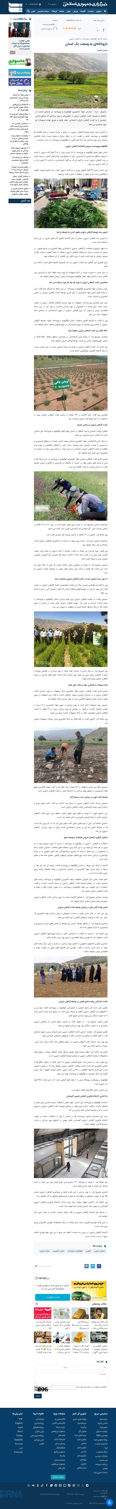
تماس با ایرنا (103, 1423)
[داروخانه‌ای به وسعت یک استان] (71, 80)
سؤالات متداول (102, 1431)
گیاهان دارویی (99, 1251)
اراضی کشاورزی (58, 1251)
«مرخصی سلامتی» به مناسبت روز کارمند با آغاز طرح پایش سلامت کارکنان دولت (18, 127)
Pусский (19, 1444)
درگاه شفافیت (102, 1452)
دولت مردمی (44, 1251)
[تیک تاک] (42, 1485)
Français (18, 1452)
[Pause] (74, 1298)
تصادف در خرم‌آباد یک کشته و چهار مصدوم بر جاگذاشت (19, 160)
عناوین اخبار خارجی (81, 1449)
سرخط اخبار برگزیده (81, 1425)
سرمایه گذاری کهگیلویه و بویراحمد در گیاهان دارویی (88, 38)
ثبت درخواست (52, 1297)
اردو (21, 1448)
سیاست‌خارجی (43, 11)
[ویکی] (33, 1485)
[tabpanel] (19, 39)
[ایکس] (83, 1485)
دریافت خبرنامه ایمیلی (101, 1466)
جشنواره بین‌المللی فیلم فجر (58, 1433)
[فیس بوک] (47, 1485)
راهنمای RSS (102, 1435)
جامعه (61, 11)
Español (18, 1440)
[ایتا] (60, 1485)
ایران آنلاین (39, 1431)
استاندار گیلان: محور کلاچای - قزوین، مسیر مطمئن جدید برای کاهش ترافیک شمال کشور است (18, 180)
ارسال (38, 1396)
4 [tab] (11, 19)
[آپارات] (74, 1485)
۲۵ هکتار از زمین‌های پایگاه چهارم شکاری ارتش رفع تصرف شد (18, 107)
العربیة (20, 1427)
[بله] (69, 1485)
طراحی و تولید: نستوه (100, 1497)
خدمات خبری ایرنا (101, 1472)
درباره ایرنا (104, 1419)
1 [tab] (20, 19)
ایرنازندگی (40, 1419)
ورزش (75, 11)
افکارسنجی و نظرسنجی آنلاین (58, 1421)
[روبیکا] (78, 1485)
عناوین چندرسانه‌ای (81, 1466)
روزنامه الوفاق (38, 1427)
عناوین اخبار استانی (81, 1441)
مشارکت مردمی (101, 1456)
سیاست (91, 11)
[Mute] (78, 1298)
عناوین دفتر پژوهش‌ (81, 1458)
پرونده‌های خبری (79, 1419)
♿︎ (110, 1502)
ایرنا (85, 4)
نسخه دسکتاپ (58, 1477)
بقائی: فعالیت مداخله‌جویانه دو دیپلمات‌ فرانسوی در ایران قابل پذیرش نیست (20, 44)
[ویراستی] (51, 1485)
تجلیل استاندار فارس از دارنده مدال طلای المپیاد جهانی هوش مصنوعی (19, 191)
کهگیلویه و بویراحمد (48, 24)
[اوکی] (38, 1485)
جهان (68, 11)
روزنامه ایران (39, 1423)
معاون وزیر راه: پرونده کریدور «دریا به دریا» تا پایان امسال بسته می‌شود (18, 169)
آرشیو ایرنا (104, 1427)
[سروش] (56, 1485)
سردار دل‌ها (60, 1427)
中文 (21, 1419)
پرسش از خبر (60, 1443)
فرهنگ (54, 11)
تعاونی (88, 1251)
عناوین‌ (98, 11)
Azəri (20, 1431)
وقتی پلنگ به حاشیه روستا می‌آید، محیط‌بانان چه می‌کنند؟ (19, 97)
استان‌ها (55, 20)
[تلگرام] (87, 1485)
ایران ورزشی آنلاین (39, 1442)
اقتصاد (82, 11)
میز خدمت (103, 1460)
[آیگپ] (65, 1485)
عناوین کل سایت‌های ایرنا (80, 1433)
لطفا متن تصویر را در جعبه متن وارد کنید (92, 1387)
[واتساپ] (29, 1485)
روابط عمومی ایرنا (101, 1440)
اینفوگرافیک (60, 1448)
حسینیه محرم (59, 1460)
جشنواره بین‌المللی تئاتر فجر (58, 1466)
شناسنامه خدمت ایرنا (101, 1446)
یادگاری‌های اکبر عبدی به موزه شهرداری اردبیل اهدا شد (18, 117)
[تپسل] (36, 1278)
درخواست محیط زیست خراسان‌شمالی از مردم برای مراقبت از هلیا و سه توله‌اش (19, 140)
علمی (33, 11)
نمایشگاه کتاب (59, 1439)
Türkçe (19, 1435)
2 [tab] (17, 19)
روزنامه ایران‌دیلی (37, 1435)
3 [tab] (14, 19)
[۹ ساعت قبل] (19, 29)
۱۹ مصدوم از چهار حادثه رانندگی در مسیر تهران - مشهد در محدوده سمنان (19, 151)
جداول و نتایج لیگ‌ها (59, 1454)
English (19, 1423)
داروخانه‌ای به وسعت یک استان (86, 44)
